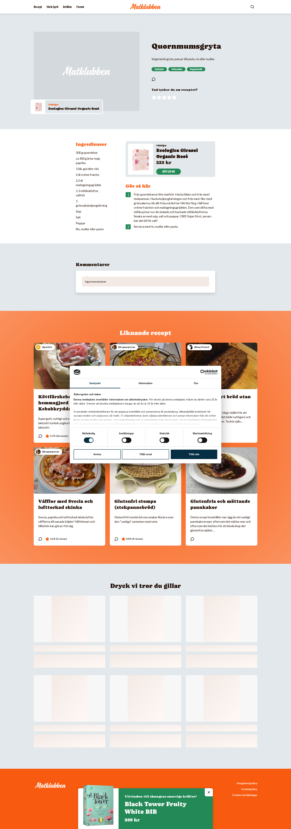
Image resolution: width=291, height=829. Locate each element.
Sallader (159, 69)
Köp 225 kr (168, 171)
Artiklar (67, 7)
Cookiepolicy (249, 789)
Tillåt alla (194, 454)
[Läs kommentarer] (154, 79)
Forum (80, 7)
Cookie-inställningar (244, 795)
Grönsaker (176, 69)
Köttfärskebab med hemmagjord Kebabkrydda (61, 402)
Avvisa (97, 454)
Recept (38, 7)
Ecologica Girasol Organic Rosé (73, 108)
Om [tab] (196, 383)
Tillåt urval (145, 454)
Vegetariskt (196, 69)
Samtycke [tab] (95, 383)
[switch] (126, 440)
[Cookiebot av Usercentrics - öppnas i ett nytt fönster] (203, 372)
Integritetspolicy (247, 783)
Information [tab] (145, 383)
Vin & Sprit (52, 7)
